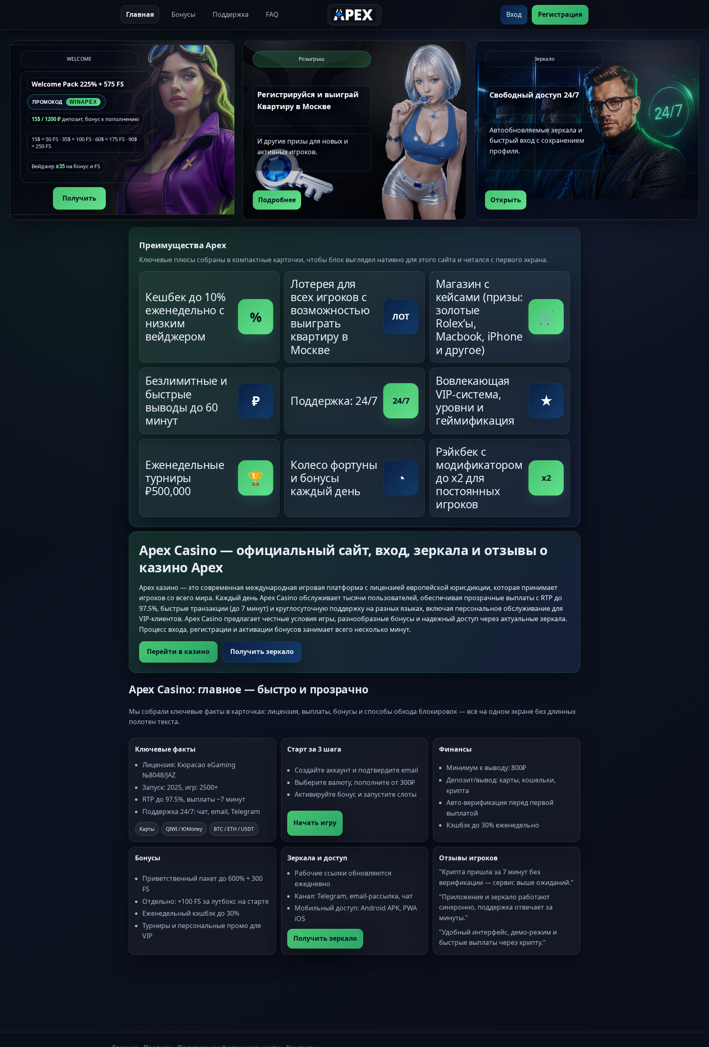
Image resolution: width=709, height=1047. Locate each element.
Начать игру (314, 822)
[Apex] (354, 14)
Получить (79, 198)
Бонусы (183, 14)
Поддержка (231, 14)
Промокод (64, 102)
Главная (140, 14)
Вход (513, 14)
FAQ (272, 14)
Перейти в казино (178, 651)
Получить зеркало (262, 651)
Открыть (505, 199)
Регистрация (560, 14)
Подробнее (277, 199)
